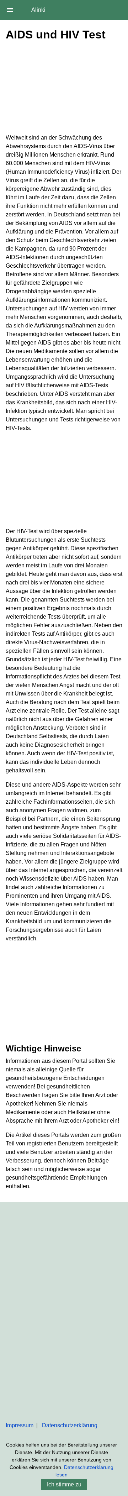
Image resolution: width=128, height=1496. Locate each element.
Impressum (19, 1425)
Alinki (38, 10)
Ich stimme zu (64, 1484)
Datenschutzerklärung (69, 1425)
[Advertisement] (64, 88)
